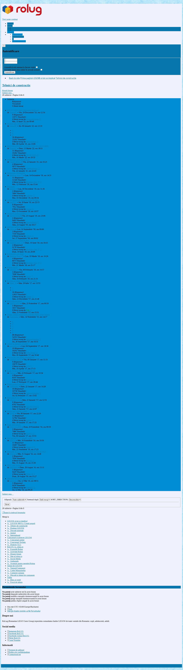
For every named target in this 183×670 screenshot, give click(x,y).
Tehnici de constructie (16, 85)
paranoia (13, 481)
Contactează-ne (15, 654)
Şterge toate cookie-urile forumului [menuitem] (23, 611)
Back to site (14, 78)
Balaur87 (13, 112)
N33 (28, 366)
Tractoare (11, 187)
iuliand (28, 209)
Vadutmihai (14, 317)
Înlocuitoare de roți (14, 398)
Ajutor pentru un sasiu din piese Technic (23, 200)
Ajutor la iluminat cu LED (17, 344)
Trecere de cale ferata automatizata (20, 357)
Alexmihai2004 (15, 427)
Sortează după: (33, 500)
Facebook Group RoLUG (19, 636)
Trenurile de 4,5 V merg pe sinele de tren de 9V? (26, 452)
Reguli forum (7, 90)
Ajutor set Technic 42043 (17, 411)
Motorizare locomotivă (16, 173)
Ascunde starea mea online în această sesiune (22, 70)
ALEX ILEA (31, 155)
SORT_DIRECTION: (60, 500)
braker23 (29, 447)
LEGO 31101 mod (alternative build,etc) (23, 110)
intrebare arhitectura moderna (18, 227)
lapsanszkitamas (32, 119)
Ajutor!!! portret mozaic (16, 214)
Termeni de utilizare (16, 650)
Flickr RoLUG (14, 638)
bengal (12, 413)
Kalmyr (13, 373)
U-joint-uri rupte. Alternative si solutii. (22, 281)
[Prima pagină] (26, 15)
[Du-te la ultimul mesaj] (40, 119)
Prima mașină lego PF (15, 384)
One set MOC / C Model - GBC (20, 438)
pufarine (13, 189)
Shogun (13, 454)
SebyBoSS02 (15, 216)
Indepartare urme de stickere (18, 160)
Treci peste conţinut (10, 19)
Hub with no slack (14, 301)
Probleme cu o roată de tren (18, 240)
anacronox (14, 467)
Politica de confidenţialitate (19, 652)
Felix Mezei (30, 353)
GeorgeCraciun (16, 360)
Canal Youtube (14, 640)
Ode (28, 310)
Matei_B (13, 283)
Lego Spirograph (14, 425)
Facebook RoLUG (16, 633)
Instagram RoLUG (16, 631)
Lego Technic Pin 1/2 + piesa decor (21, 371)
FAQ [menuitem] (16, 30)
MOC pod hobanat (14, 465)
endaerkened (31, 142)
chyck (28, 276)
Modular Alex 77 (16, 175)
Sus (10, 609)
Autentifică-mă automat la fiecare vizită (19, 67)
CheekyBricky (15, 162)
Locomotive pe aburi (15, 254)
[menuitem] (23, 28)
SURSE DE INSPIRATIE (17, 124)
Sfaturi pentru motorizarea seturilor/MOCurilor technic (28, 315)
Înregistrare (6, 56)
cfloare (12, 229)
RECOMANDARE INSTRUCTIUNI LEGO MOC (28, 146)
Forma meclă (12, 267)
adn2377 (13, 202)
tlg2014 (29, 434)
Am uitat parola (10, 65)
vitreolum (13, 270)
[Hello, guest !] (13, 39)
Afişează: (8, 500)
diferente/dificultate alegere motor (20, 479)
